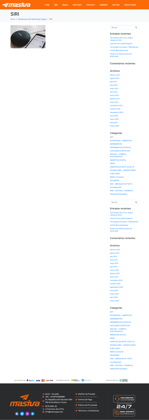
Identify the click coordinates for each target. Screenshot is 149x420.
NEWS (112, 163)
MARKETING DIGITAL (118, 160)
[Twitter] (22, 414)
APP (111, 137)
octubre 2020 (115, 109)
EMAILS (65, 5)
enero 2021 (114, 102)
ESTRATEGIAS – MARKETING (121, 141)
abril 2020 (114, 122)
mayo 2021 (114, 88)
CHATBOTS (90, 5)
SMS (56, 5)
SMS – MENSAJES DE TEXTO (121, 184)
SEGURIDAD (114, 180)
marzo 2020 (114, 126)
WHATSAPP (77, 5)
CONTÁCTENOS (130, 5)
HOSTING (116, 5)
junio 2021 (114, 85)
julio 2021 (113, 82)
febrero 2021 (115, 99)
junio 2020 (114, 116)
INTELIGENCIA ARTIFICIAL (120, 151)
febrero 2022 (115, 75)
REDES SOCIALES (117, 177)
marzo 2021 (114, 95)
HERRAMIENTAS (116, 144)
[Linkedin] (33, 414)
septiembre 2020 (116, 112)
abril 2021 (113, 92)
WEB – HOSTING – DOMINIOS (121, 191)
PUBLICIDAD (115, 174)
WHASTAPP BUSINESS (118, 194)
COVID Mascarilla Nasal (119, 50)
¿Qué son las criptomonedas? (121, 43)
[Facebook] (17, 414)
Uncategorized (115, 187)
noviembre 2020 (116, 105)
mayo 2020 (114, 119)
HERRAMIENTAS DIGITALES (120, 147)
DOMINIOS (104, 5)
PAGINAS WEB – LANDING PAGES (123, 170)
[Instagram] (27, 414)
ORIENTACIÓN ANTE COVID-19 (122, 167)
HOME (47, 5)
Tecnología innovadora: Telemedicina (124, 47)
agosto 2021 (114, 78)
